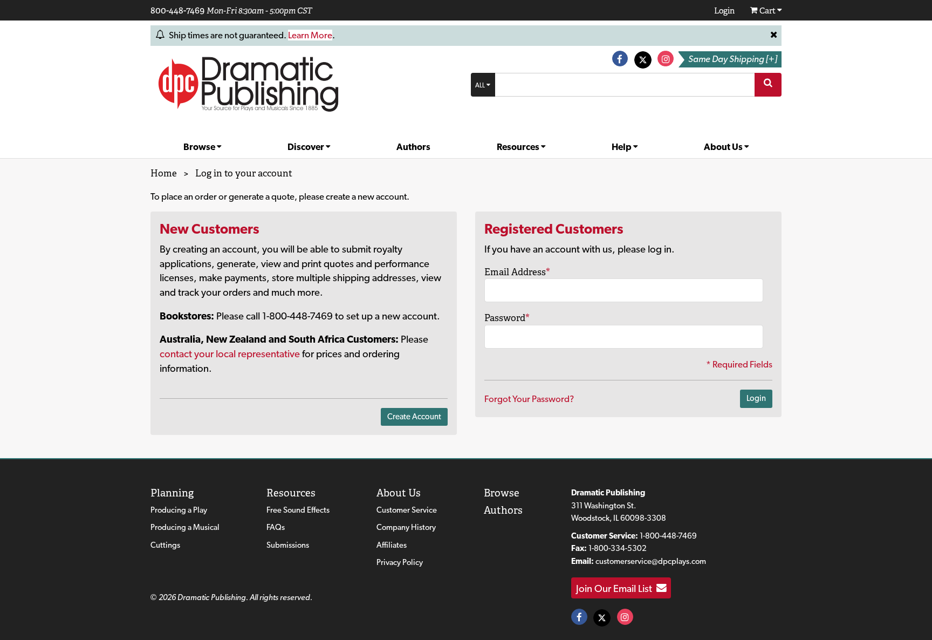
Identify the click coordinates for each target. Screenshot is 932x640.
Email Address (517, 272)
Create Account (414, 416)
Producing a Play (178, 510)
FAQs (275, 527)
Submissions (287, 545)
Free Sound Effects (298, 510)
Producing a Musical (185, 527)
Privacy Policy (399, 562)
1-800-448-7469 (668, 536)
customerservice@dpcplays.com (650, 561)
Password (507, 318)
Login (756, 398)
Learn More (310, 35)
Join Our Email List (616, 588)
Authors (413, 146)
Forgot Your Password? (529, 398)
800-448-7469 (177, 10)
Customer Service (406, 510)
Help (622, 146)
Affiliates (391, 545)
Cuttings (165, 545)
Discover (306, 146)
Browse (200, 146)
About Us (724, 146)
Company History (406, 527)
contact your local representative (230, 353)
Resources (519, 146)
